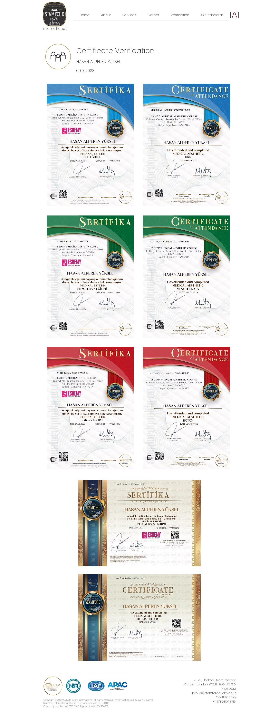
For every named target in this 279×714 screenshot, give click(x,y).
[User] (234, 15)
